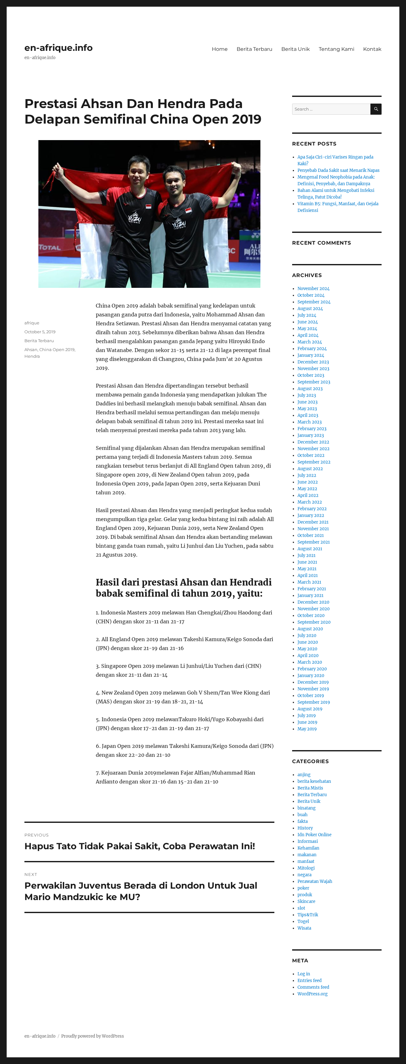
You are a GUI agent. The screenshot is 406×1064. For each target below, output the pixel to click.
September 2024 (314, 302)
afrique (31, 322)
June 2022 (308, 482)
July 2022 (307, 475)
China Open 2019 (57, 349)
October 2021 (311, 535)
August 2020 (310, 629)
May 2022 (307, 488)
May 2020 (307, 649)
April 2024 (308, 335)
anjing (304, 774)
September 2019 (314, 702)
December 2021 (313, 522)
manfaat (306, 861)
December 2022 (313, 442)
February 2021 (312, 589)
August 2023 (310, 388)
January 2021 (311, 595)
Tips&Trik (308, 915)
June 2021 (307, 562)
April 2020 (308, 655)
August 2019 (310, 709)
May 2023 (307, 408)
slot (301, 908)
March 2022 (310, 502)
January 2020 (311, 675)
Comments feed (313, 987)
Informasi (308, 841)
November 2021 (313, 529)
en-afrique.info (58, 47)
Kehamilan (308, 848)
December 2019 (313, 682)
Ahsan (30, 349)
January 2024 (311, 355)
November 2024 (314, 288)
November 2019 (313, 689)
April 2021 (308, 575)
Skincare (306, 901)
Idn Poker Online (314, 834)
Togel (303, 921)
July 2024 (307, 315)
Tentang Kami (336, 49)
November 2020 (314, 609)
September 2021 (314, 542)
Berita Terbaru (254, 49)
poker (303, 888)
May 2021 (307, 569)
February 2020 (312, 669)
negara (304, 875)
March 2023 (310, 422)
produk (305, 895)
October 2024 (311, 295)
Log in (304, 974)
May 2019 (307, 729)
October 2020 (311, 615)
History (305, 828)
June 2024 (308, 322)
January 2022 (311, 515)
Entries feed (310, 980)
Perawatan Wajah (315, 881)
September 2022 (314, 462)
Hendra (32, 356)
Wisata (304, 928)
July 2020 (307, 635)
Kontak (372, 49)
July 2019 (307, 715)
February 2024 (312, 348)
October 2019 (311, 695)
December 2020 (313, 602)
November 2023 (313, 368)
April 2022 (308, 495)
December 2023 (313, 362)
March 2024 (310, 342)
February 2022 (312, 509)
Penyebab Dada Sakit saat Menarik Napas (339, 170)
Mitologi (306, 868)
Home (220, 49)
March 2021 (309, 582)
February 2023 (312, 428)
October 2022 (311, 455)
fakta (303, 821)
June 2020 (308, 642)
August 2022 (310, 468)
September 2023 (314, 382)
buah (303, 814)
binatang (307, 808)
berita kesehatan (314, 781)
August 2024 (310, 308)
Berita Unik (295, 49)
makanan (307, 854)
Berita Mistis (310, 788)
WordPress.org (313, 994)
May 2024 (307, 328)
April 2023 (308, 415)
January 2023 (311, 435)
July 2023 (307, 395)
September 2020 (314, 622)
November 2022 (314, 448)
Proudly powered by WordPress (92, 1036)
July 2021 (307, 555)
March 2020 (310, 662)
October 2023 (311, 375)
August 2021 (310, 549)
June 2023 (308, 402)
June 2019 (308, 722)
